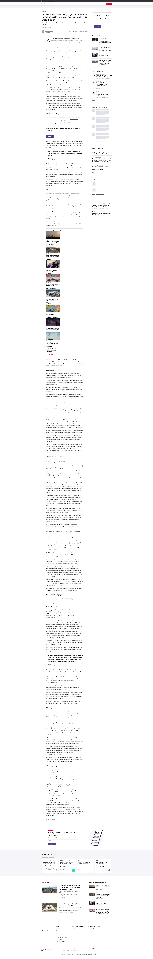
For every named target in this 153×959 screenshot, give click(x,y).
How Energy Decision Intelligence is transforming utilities (103, 94)
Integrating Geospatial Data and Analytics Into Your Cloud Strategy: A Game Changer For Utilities (102, 205)
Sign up (110, 3)
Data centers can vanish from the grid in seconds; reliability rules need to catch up (103, 895)
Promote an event (100, 194)
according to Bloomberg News (58, 622)
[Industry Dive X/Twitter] (47, 930)
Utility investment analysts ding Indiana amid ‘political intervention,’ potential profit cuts (102, 168)
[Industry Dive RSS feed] (50, 930)
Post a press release (100, 141)
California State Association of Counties (71, 421)
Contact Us (58, 933)
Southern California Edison (63, 515)
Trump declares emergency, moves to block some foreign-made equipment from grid (105, 41)
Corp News (100, 6)
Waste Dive (90, 930)
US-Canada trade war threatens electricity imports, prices (104, 55)
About (57, 928)
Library (58, 3)
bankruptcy (73, 741)
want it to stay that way (55, 754)
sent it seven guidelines (68, 195)
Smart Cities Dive (91, 928)
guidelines (54, 552)
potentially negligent (56, 566)
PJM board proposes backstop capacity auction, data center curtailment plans (69, 887)
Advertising (74, 928)
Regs (95, 6)
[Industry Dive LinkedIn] (42, 930)
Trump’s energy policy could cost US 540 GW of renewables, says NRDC (105, 49)
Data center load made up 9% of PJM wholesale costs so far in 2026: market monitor (105, 62)
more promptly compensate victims (58, 208)
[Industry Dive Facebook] (45, 930)
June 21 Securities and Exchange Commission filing (58, 612)
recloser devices (69, 531)
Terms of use (70, 954)
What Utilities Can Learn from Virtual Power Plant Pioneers (104, 76)
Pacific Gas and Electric (58, 524)
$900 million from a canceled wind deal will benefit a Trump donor (101, 153)
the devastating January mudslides (62, 615)
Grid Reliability (62, 6)
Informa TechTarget (81, 948)
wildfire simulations (61, 497)
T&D (57, 6)
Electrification (69, 6)
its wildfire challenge (78, 143)
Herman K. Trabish (49, 31)
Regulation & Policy (55, 822)
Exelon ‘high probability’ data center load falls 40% (69, 905)
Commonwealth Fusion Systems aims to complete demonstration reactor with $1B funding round (103, 911)
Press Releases (68, 3)
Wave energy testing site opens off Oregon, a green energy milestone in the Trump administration (102, 160)
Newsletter (58, 935)
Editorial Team (59, 930)
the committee (70, 56)
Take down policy (77, 954)
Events (62, 3)
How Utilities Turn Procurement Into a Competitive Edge (101, 84)
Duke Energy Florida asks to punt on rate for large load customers (103, 887)
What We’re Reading (60, 941)
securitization (77, 692)
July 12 (67, 542)
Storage (88, 6)
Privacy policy (64, 954)
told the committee (74, 119)
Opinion (54, 3)
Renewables (83, 6)
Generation (53, 6)
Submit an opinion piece (77, 933)
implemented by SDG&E (59, 462)
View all (93, 100)
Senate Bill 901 (68, 598)
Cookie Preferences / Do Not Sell (89, 954)
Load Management (76, 6)
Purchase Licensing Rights (61, 937)
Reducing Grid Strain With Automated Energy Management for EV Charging (102, 213)
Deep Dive (50, 3)
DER (92, 6)
